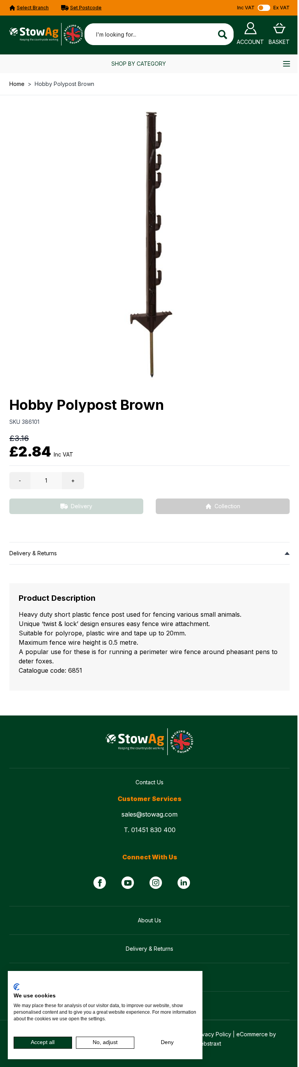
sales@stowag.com (149, 814)
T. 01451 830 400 (150, 830)
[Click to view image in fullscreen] (149, 245)
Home (17, 83)
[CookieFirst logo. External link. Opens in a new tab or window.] (16, 986)
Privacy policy (180, 981)
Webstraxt (208, 1043)
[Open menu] (286, 63)
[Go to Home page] (46, 34)
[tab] (149, 553)
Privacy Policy (213, 1034)
